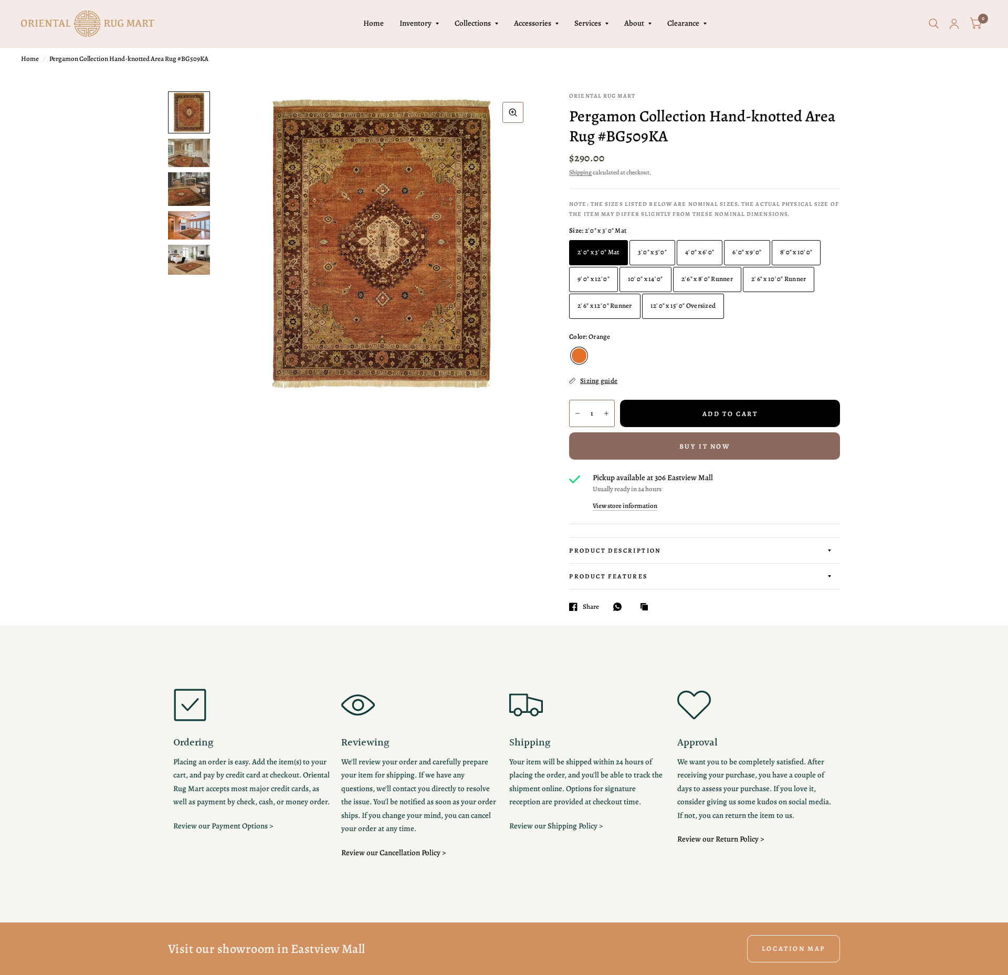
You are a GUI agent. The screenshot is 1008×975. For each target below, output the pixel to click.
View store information (625, 505)
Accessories (532, 23)
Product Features (608, 576)
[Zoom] (512, 112)
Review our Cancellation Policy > (393, 852)
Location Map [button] (793, 948)
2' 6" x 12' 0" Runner (605, 305)
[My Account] (954, 23)
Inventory (416, 23)
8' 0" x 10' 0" (796, 251)
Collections (473, 23)
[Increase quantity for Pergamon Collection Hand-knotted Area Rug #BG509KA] (606, 413)
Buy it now (704, 446)
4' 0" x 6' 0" (699, 251)
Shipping (580, 172)
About (634, 23)
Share (591, 607)
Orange (579, 356)
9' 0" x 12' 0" (594, 278)
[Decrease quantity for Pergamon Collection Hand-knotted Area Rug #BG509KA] (577, 413)
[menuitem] (373, 24)
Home (373, 23)
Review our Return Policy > (720, 839)
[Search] (933, 23)
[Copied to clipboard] (647, 607)
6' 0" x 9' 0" (746, 251)
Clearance (683, 23)
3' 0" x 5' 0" (652, 251)
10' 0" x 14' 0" (645, 278)
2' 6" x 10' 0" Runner (778, 278)
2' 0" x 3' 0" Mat (598, 251)
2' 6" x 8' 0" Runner (707, 278)
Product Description (615, 550)
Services (587, 23)
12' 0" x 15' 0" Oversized (683, 305)
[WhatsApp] (620, 607)
